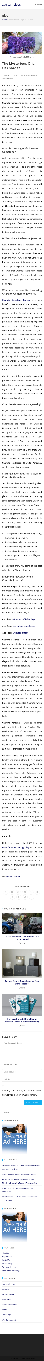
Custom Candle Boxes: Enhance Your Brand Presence (22, 982)
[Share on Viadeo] (25, 897)
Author (6, 76)
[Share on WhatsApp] (31, 897)
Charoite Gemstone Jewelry (16, 300)
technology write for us (24, 626)
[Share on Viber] (31, 892)
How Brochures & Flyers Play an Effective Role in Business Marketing (22, 1020)
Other (4, 1310)
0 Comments (8, 78)
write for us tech (20, 632)
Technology (6, 1315)
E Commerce (32, 76)
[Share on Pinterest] (18, 892)
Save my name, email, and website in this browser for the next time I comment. (22, 1092)
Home (4, 20)
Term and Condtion (9, 1267)
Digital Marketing (8, 1294)
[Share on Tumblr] (18, 897)
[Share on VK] (37, 892)
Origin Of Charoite (13, 876)
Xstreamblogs (11, 4)
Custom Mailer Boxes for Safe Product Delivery (19, 1174)
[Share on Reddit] (12, 897)
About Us (5, 1253)
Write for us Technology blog (15, 847)
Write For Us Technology (11, 1270)
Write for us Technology (24, 619)
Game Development (9, 1304)
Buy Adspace (6, 1256)
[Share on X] (5, 892)
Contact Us (6, 1260)
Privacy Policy (7, 1263)
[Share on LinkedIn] (24, 892)
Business (24, 76)
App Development (8, 1284)
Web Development (9, 1320)
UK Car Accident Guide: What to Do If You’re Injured (22, 938)
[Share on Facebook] (12, 892)
